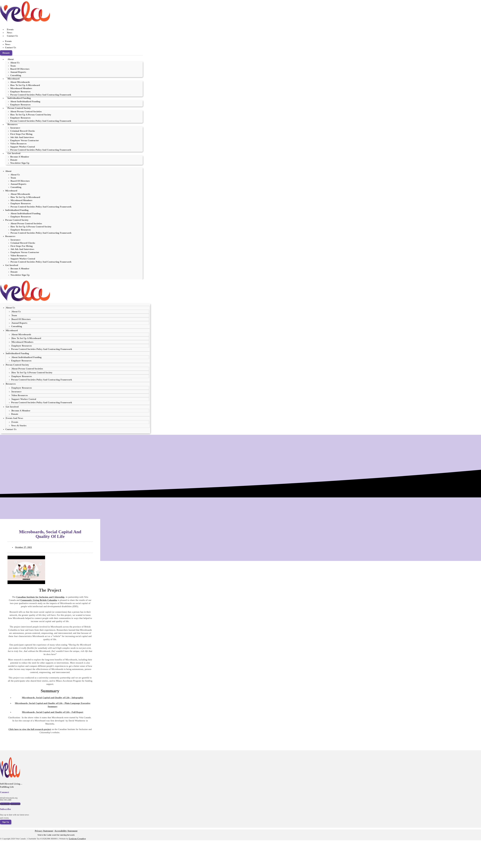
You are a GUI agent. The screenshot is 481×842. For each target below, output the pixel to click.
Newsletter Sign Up (19, 163)
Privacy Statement (44, 831)
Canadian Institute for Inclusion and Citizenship (40, 597)
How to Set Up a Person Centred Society (30, 114)
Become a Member (19, 156)
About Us (16, 311)
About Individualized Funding (27, 357)
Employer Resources (20, 104)
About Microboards (21, 334)
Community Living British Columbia (38, 600)
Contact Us (12, 36)
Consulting (15, 75)
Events (10, 29)
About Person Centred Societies (27, 368)
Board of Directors (21, 319)
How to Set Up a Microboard (26, 338)
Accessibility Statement (66, 831)
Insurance (16, 391)
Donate (14, 414)
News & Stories (18, 425)
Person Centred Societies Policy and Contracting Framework (40, 94)
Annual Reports (19, 323)
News (9, 32)
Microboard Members (22, 342)
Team (14, 315)
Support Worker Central (24, 399)
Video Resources (20, 395)
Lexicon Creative (77, 838)
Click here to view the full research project (30, 729)
